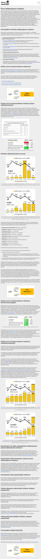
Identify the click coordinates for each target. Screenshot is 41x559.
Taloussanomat (35, 542)
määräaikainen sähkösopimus (27, 455)
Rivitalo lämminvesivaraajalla (8, 43)
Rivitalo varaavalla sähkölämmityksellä (10, 49)
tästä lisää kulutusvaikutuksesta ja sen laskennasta (12, 70)
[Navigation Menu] (39, 3)
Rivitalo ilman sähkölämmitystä (9, 40)
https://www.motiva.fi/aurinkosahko (10, 513)
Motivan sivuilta (12, 332)
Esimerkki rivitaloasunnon (5, 407)
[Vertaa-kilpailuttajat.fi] (5, 2)
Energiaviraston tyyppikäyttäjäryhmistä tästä (9, 370)
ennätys (28, 63)
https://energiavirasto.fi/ (5, 471)
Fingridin (10, 526)
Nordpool (17, 542)
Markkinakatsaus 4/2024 (13, 57)
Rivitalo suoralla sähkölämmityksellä (10, 46)
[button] (27, 94)
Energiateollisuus (4, 526)
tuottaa (32, 62)
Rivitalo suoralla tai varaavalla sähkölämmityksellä (11, 84)
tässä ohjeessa (8, 360)
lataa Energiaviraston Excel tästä (24, 370)
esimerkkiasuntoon (11, 312)
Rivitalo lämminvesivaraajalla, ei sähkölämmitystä (11, 82)
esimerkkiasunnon (15, 114)
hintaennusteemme (4, 534)
